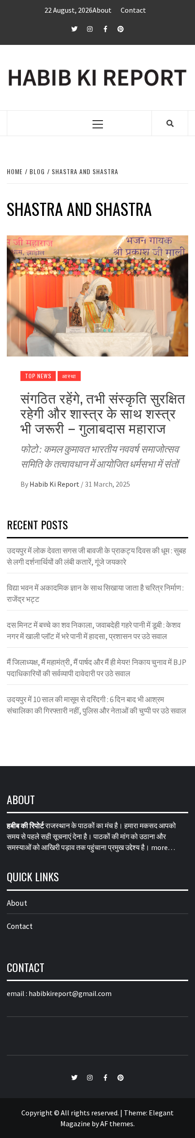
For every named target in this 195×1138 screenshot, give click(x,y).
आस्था (69, 376)
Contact (133, 10)
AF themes (116, 1123)
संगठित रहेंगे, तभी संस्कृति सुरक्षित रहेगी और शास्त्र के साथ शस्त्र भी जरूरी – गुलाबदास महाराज (102, 412)
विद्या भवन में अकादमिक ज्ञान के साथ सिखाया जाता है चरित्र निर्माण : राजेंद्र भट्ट (95, 594)
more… (163, 847)
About (102, 10)
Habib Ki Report (55, 483)
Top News (38, 376)
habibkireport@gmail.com (70, 993)
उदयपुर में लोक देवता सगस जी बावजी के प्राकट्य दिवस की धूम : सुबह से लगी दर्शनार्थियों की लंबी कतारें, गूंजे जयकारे (96, 556)
